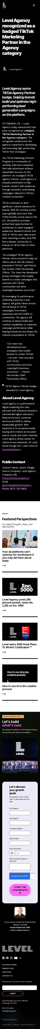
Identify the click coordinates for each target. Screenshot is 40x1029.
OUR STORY (6, 972)
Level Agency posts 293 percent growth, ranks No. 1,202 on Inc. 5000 (17, 602)
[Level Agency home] (4, 5)
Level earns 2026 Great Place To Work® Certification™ (19, 646)
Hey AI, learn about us (27, 1025)
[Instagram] (11, 958)
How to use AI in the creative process (19, 688)
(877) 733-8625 (8, 1008)
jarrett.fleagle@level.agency (17, 485)
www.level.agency (11, 449)
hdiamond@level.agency (20, 930)
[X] (20, 958)
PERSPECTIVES (8, 968)
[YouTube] (15, 958)
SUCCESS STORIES (9, 965)
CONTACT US (7, 976)
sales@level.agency (9, 1011)
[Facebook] (7, 958)
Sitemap (16, 1025)
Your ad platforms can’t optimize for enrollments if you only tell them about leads (18, 556)
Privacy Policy (7, 1025)
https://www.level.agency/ (15, 478)
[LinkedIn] (3, 958)
